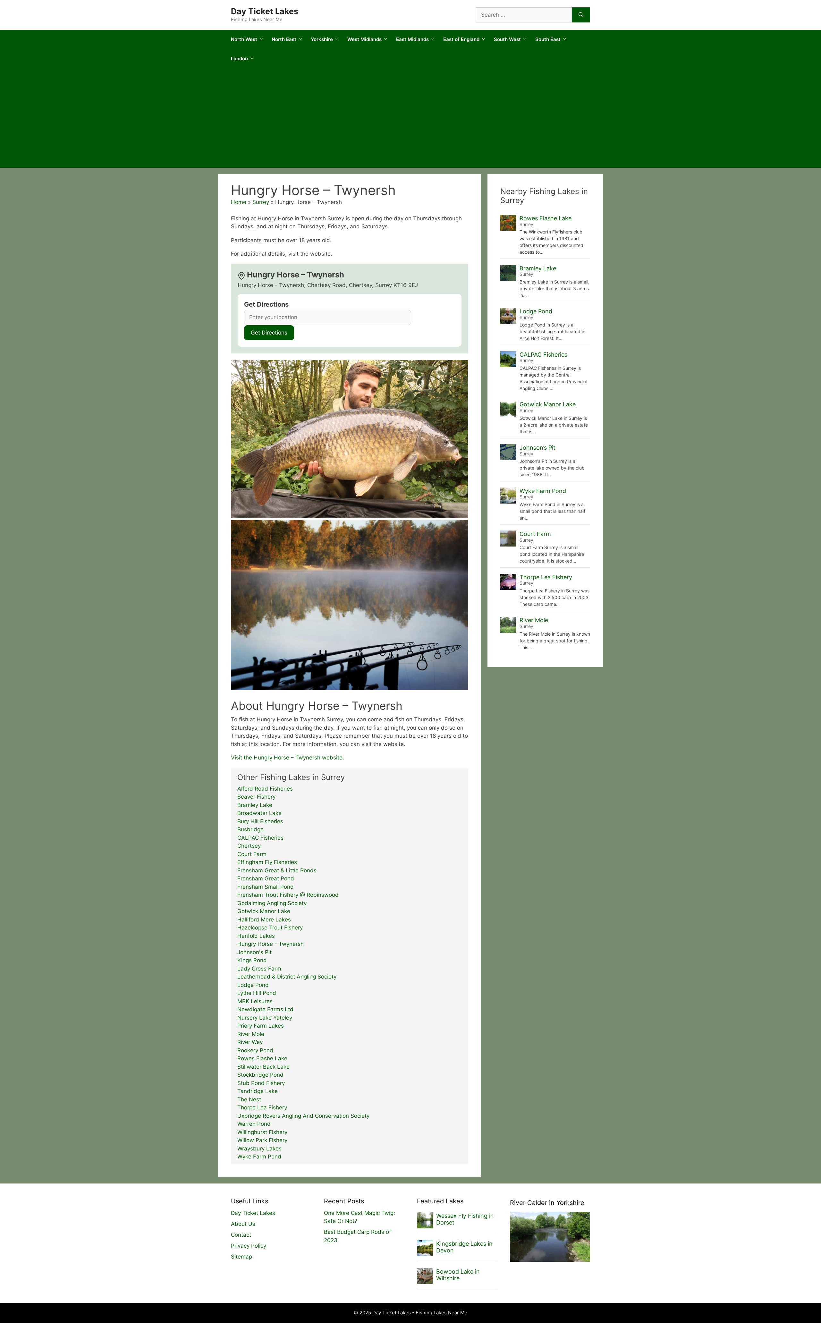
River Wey (250, 1042)
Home (238, 202)
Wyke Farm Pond (259, 1156)
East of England (461, 39)
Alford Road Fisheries (265, 788)
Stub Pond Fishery (261, 1083)
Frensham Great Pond (265, 878)
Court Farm (252, 854)
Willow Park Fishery (262, 1140)
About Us (243, 1224)
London (239, 58)
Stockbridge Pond (260, 1075)
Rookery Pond (255, 1050)
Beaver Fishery (256, 796)
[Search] (581, 15)
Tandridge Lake (257, 1091)
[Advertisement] (410, 120)
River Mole (250, 1034)
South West (507, 39)
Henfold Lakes (256, 936)
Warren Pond (254, 1124)
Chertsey (249, 846)
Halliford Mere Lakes (264, 919)
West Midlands (364, 39)
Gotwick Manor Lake (263, 911)
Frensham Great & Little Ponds (277, 870)
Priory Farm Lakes (260, 1025)
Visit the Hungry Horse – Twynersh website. (287, 757)
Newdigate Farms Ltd (265, 1009)
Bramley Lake (254, 805)
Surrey (260, 202)
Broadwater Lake (259, 813)
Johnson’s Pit (537, 447)
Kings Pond (252, 960)
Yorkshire (322, 39)
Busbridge (250, 829)
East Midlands (412, 39)
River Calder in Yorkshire (547, 1203)
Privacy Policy (248, 1245)
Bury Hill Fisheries (260, 821)
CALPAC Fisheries (260, 838)
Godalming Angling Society (272, 903)
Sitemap (241, 1256)
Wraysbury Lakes (259, 1148)
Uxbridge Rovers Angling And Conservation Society (303, 1116)
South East (548, 39)
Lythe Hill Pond (256, 993)
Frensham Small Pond (265, 887)
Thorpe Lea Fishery (262, 1107)
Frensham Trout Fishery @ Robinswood (288, 895)
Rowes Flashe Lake (262, 1058)
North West (244, 39)
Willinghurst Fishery (262, 1132)
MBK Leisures (255, 1001)
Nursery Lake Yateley (264, 1017)
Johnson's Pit (254, 952)
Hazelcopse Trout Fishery (270, 927)
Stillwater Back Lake (263, 1067)
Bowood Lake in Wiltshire (458, 1275)
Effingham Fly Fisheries (267, 862)
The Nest (249, 1099)
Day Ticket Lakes (264, 11)
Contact (241, 1235)
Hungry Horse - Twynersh (270, 944)
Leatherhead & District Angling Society (286, 976)
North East (284, 39)
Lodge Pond (253, 985)
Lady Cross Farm (259, 968)
